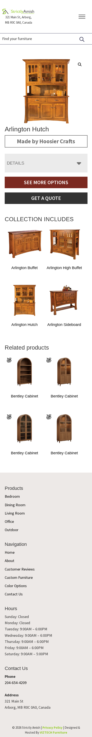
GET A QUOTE (46, 198)
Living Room (15, 513)
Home (10, 552)
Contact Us (14, 594)
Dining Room (15, 504)
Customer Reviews (20, 569)
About (9, 560)
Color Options (16, 585)
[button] (80, 64)
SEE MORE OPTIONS (46, 182)
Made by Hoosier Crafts (46, 141)
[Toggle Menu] (82, 16)
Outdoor (11, 529)
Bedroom (12, 496)
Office (9, 521)
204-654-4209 (16, 682)
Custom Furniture (19, 577)
